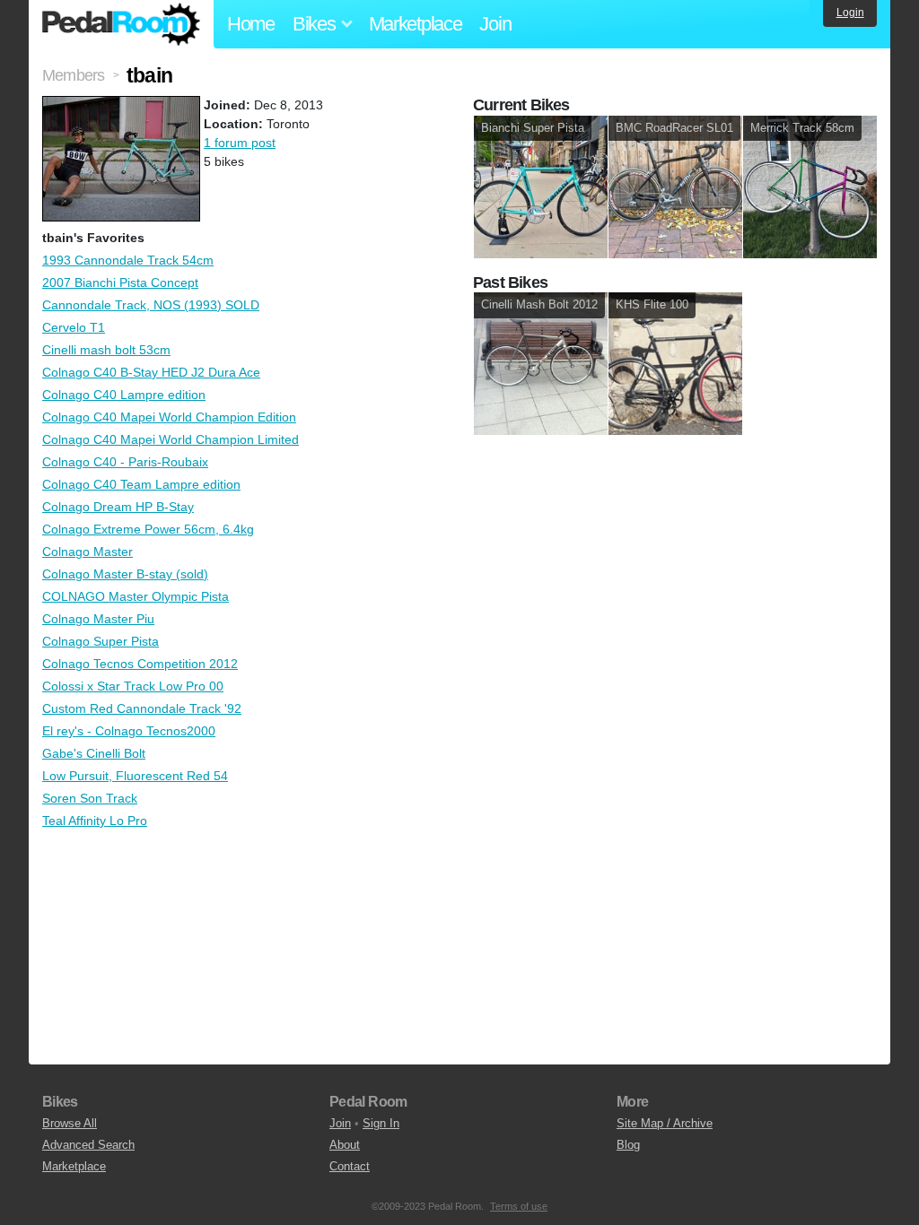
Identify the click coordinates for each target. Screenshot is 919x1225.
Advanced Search (88, 1144)
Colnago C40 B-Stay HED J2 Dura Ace (151, 372)
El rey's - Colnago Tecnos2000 (128, 731)
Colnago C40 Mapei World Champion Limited (170, 439)
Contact (349, 1166)
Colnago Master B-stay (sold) (125, 574)
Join (495, 24)
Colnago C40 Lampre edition (124, 394)
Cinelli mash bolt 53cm (106, 350)
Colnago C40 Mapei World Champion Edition (169, 417)
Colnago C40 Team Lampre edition (141, 484)
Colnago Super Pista (100, 641)
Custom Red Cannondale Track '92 (141, 708)
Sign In (381, 1123)
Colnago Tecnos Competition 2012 (140, 663)
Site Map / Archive (665, 1123)
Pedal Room (121, 24)
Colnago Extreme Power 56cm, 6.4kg (148, 529)
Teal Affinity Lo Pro (94, 820)
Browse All (69, 1123)
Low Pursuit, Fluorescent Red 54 (135, 776)
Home (251, 24)
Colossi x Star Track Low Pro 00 (132, 686)
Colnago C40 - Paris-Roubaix (125, 462)
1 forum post (240, 142)
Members (73, 75)
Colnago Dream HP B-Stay (118, 507)
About (344, 1144)
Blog (628, 1144)
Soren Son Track (89, 798)
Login (850, 12)
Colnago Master (87, 551)
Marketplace (415, 24)
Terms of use (518, 1206)
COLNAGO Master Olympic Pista (135, 596)
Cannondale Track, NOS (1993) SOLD (150, 305)
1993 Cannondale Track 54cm (128, 260)
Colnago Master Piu (98, 619)
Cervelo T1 (73, 327)
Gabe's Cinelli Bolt (93, 753)
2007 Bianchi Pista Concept (120, 282)
